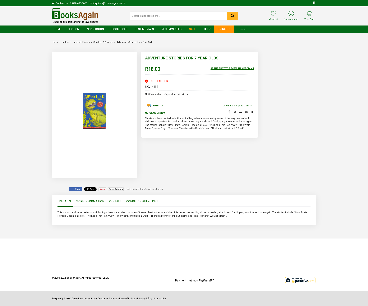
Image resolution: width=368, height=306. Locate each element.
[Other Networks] (252, 112)
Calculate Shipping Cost (236, 105)
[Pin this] (246, 112)
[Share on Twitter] (235, 112)
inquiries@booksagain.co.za (109, 3)
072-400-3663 (79, 3)
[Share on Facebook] (229, 112)
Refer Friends (116, 189)
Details (65, 201)
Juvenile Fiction (81, 42)
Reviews (115, 201)
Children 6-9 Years (103, 42)
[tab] (65, 202)
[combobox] (184, 16)
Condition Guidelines (142, 201)
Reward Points (127, 298)
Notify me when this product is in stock (166, 94)
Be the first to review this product (232, 68)
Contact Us (160, 298)
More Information (90, 201)
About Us (90, 298)
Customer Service (107, 298)
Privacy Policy (144, 298)
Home (55, 42)
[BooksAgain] (75, 16)
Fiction (65, 42)
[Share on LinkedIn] (241, 112)
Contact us (62, 3)
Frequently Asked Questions (67, 298)
